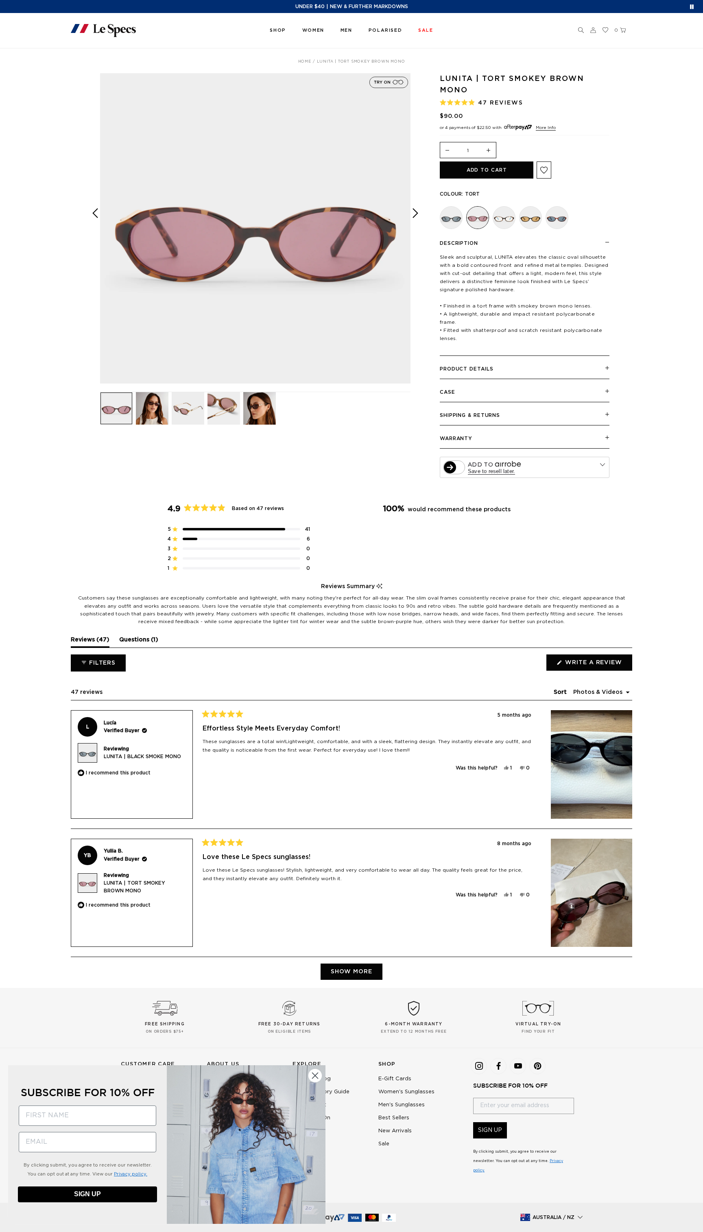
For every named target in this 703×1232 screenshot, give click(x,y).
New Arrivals (395, 1131)
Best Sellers (393, 1118)
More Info (546, 128)
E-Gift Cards (394, 1079)
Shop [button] (278, 30)
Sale (383, 1144)
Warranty (456, 438)
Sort (561, 692)
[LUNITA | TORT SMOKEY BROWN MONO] (478, 218)
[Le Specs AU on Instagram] (479, 1066)
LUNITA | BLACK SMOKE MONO (142, 756)
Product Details (466, 368)
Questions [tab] (138, 642)
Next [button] (415, 234)
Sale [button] (425, 30)
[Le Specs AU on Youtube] (518, 1066)
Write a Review (597, 665)
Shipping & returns (470, 415)
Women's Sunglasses (406, 1092)
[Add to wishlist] (544, 170)
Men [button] (346, 30)
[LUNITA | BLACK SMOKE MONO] (451, 218)
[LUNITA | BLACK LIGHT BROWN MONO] (530, 218)
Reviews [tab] (90, 642)
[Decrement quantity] (447, 150)
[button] (581, 30)
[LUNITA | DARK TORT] (557, 218)
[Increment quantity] (488, 150)
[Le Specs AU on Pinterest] (537, 1066)
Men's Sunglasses (401, 1105)
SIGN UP (490, 1130)
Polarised (385, 30)
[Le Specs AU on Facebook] (498, 1066)
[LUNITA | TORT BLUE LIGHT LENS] (504, 218)
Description (459, 243)
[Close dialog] (315, 1075)
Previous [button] (95, 234)
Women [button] (313, 30)
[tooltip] (379, 587)
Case (447, 392)
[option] (255, 228)
